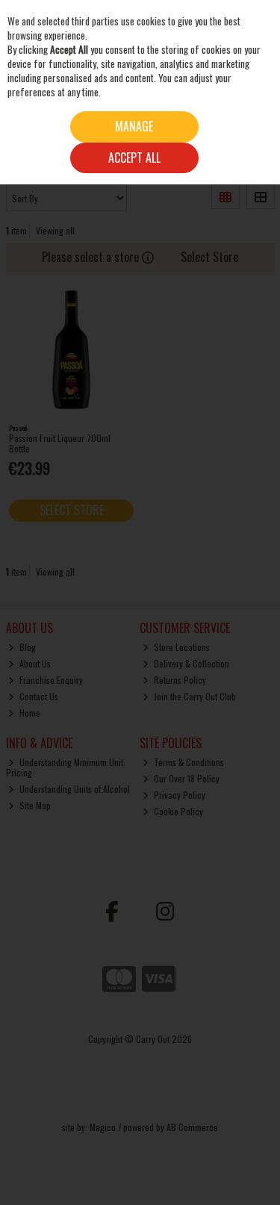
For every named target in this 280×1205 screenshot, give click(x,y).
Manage (134, 126)
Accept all (134, 157)
